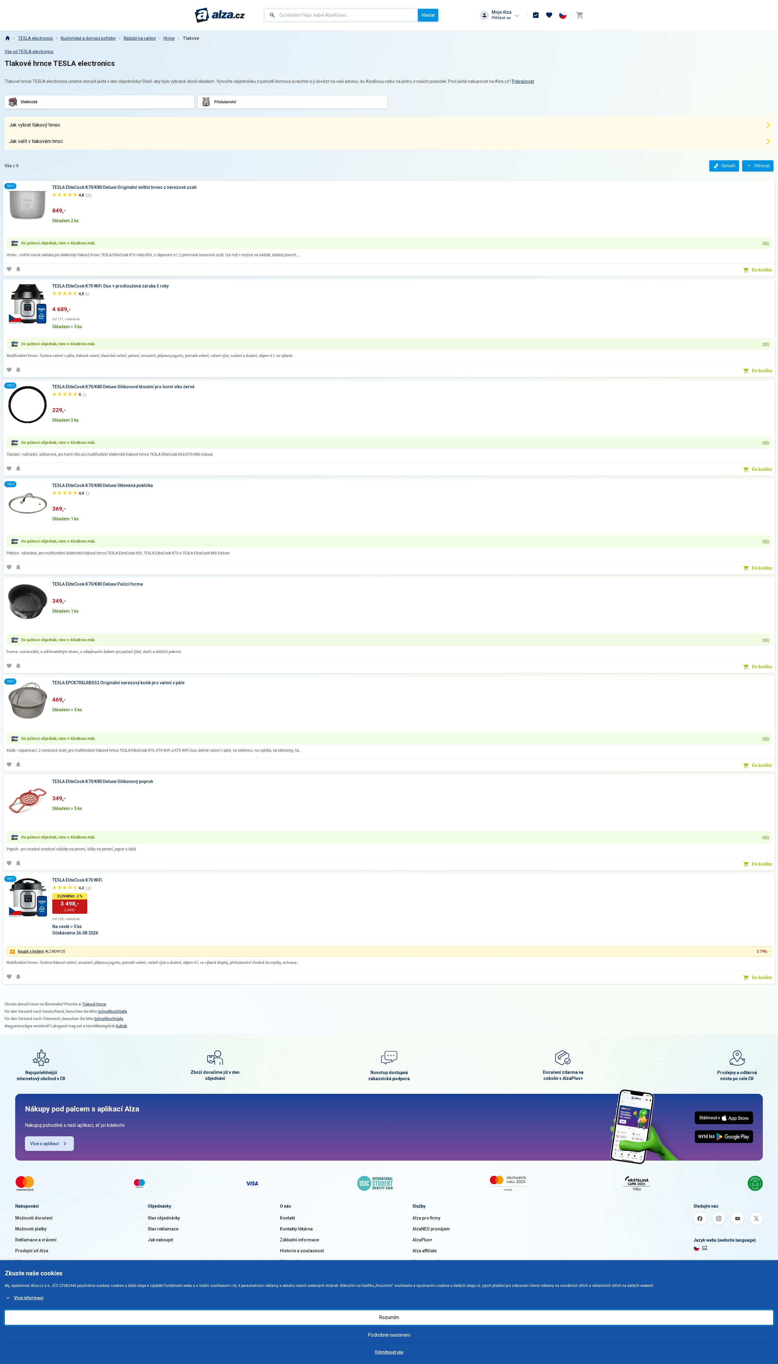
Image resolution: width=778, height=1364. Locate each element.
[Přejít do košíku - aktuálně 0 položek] (579, 15)
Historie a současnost (302, 1250)
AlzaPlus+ (422, 1239)
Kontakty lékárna (296, 1228)
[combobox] (341, 15)
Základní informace (299, 1239)
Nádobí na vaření (140, 38)
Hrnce (169, 38)
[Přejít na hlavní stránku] (220, 15)
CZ (704, 1247)
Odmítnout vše (389, 1352)
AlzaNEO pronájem (431, 1228)
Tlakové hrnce (94, 1004)
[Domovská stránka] (7, 38)
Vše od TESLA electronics (29, 51)
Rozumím (389, 1317)
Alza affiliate (424, 1250)
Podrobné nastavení (389, 1335)
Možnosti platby (30, 1228)
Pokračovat (523, 81)
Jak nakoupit (160, 1239)
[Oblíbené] (549, 15)
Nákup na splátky (31, 1261)
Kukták (121, 1026)
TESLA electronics (35, 38)
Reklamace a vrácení (36, 1239)
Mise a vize (291, 1261)
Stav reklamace (163, 1228)
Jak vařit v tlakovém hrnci (36, 141)
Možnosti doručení (34, 1218)
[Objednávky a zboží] (535, 15)
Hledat (428, 15)
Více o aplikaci (44, 1143)
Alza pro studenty (429, 1261)
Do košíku (762, 269)
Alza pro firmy (426, 1218)
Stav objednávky (164, 1218)
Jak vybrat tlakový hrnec (34, 125)
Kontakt (287, 1218)
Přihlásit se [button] (501, 17)
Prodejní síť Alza (31, 1250)
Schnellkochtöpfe (112, 1011)
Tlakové (191, 38)
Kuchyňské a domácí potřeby (88, 38)
